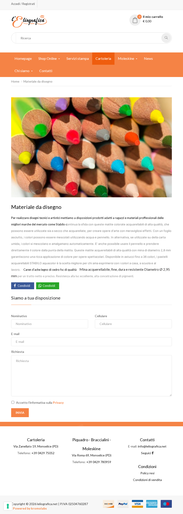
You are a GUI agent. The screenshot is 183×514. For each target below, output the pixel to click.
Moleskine (126, 58)
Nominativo (19, 316)
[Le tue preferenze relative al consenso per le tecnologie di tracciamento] (8, 506)
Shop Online (47, 58)
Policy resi (147, 473)
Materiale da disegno (37, 81)
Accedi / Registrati (23, 4)
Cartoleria (103, 58)
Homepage (23, 58)
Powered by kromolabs (30, 508)
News (148, 58)
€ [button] (151, 19)
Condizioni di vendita (147, 480)
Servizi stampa (78, 58)
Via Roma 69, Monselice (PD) (91, 455)
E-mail (15, 334)
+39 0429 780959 (98, 462)
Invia (20, 412)
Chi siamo (22, 71)
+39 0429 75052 (42, 453)
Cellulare (101, 316)
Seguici (146, 453)
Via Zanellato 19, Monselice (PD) (35, 446)
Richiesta (17, 352)
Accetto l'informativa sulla (40, 402)
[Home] (29, 21)
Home (15, 81)
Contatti (45, 71)
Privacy (58, 402)
